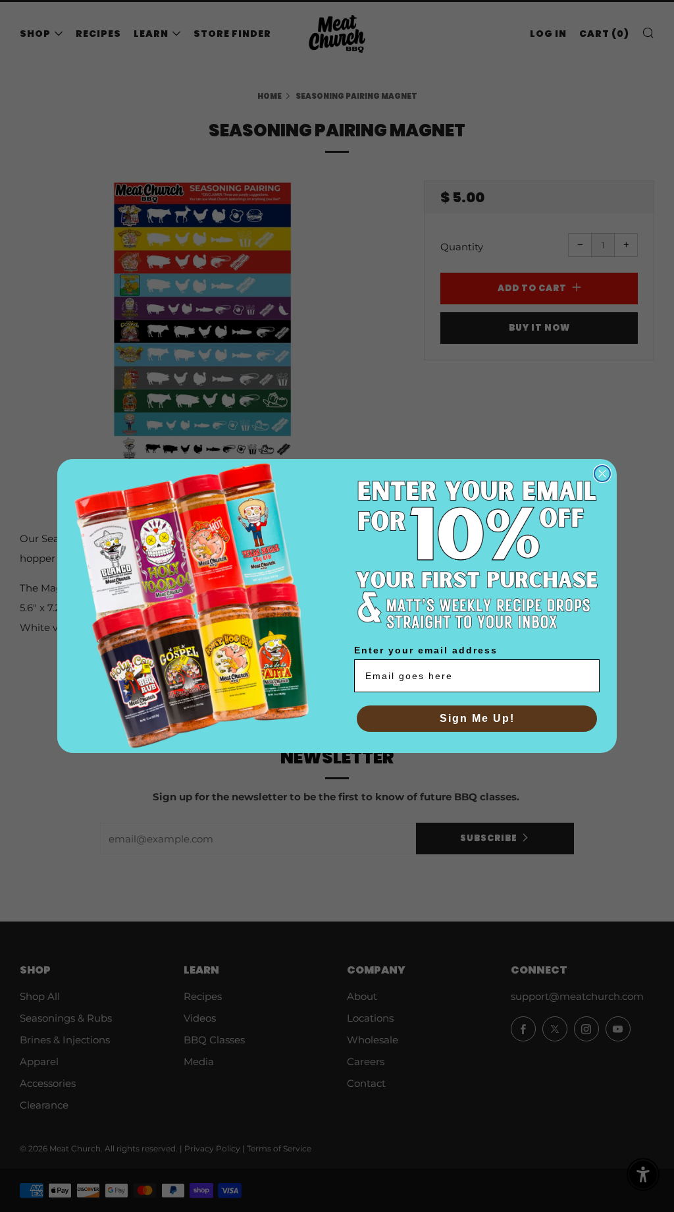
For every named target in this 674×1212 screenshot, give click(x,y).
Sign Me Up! (477, 718)
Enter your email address (426, 650)
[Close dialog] (602, 474)
